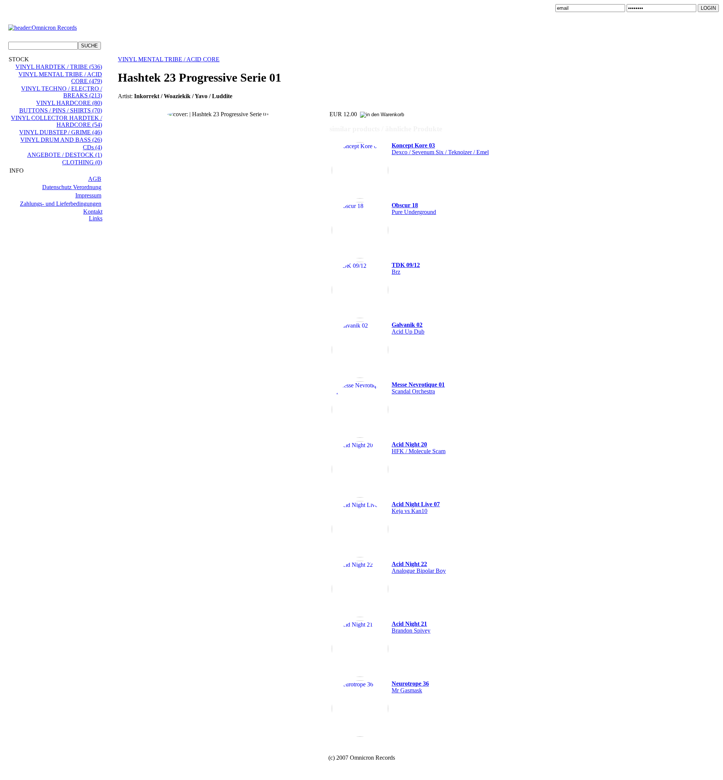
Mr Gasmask (410, 687)
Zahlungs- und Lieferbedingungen (60, 203)
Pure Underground (414, 208)
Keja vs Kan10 (416, 507)
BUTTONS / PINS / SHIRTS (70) (60, 110)
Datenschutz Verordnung (71, 187)
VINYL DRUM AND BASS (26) (61, 140)
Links (95, 218)
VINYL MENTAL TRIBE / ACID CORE (169, 59)
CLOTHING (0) (82, 162)
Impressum (88, 195)
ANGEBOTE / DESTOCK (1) (64, 155)
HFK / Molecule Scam (418, 447)
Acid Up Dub (408, 328)
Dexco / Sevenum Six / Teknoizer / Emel (440, 148)
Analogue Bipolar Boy (419, 567)
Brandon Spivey (411, 627)
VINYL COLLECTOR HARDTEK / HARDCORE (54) (56, 121)
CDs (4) (92, 147)
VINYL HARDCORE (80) (69, 103)
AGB (94, 179)
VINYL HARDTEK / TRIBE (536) (58, 67)
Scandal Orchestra (418, 388)
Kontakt (92, 211)
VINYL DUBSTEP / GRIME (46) (60, 132)
